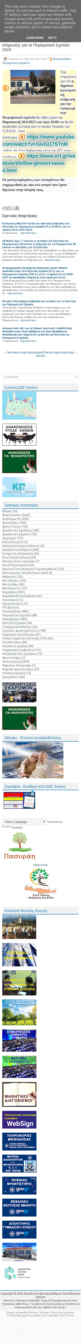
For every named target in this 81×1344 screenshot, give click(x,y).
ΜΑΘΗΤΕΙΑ (40, 865)
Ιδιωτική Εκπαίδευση (16, 557)
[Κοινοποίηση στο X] (13, 208)
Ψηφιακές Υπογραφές (17, 665)
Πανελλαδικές (11, 611)
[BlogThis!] (8, 208)
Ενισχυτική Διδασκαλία (18, 553)
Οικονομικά (10, 599)
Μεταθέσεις (10, 580)
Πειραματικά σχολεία (16, 63)
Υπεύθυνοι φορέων (15, 646)
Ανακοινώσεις (62, 59)
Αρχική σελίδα (39, 354)
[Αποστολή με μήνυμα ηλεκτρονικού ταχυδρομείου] (4, 208)
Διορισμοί (9, 538)
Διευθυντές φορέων (16, 534)
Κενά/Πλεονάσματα (15, 565)
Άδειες (7, 511)
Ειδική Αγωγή (11, 542)
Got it (52, 37)
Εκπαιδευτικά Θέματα (17, 549)
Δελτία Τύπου (11, 526)
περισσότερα (28, 233)
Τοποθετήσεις (11, 642)
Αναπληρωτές (11, 518)
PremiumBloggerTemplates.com (27, 1315)
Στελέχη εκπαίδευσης (17, 626)
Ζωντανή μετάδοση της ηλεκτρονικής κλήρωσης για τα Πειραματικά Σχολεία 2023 (35, 45)
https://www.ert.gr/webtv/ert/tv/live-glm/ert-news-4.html (38, 163)
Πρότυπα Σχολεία (14, 623)
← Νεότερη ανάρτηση (18, 352)
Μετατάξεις (10, 584)
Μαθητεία (9, 576)
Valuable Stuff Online (61, 1315)
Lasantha (68, 1312)
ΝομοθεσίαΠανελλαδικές (19, 596)
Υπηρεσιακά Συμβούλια (18, 650)
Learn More (35, 37)
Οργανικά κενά (12, 603)
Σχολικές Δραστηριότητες (20, 630)
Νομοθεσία (9, 592)
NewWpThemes (28, 1312)
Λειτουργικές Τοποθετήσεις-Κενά (25, 572)
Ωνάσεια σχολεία (13, 673)
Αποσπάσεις (10, 522)
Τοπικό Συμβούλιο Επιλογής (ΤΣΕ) (24, 638)
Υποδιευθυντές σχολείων (19, 653)
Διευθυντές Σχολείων (17, 530)
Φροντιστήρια (11, 657)
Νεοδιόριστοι (11, 588)
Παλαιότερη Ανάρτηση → (60, 352)
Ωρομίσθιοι (10, 677)
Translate (16, 827)
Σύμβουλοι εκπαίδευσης (18, 634)
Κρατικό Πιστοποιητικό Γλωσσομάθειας (29, 569)
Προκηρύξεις (11, 619)
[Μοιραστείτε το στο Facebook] (17, 208)
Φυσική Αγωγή (12, 661)
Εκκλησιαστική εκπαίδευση (20, 545)
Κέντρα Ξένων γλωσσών (18, 561)
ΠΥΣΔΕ (6, 607)
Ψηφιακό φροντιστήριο (18, 669)
